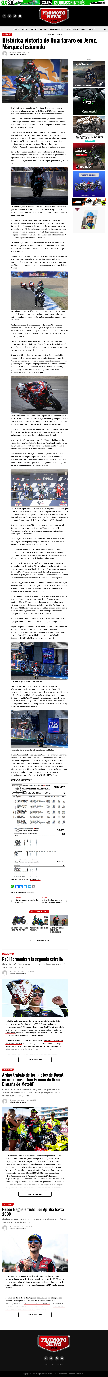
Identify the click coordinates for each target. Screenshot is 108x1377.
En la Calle (43, 29)
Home (46, 1364)
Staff (52, 1364)
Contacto (60, 1364)
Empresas (34, 29)
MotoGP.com (35, 879)
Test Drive (91, 29)
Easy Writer (50, 35)
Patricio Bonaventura (18, 54)
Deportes (16, 29)
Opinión (59, 35)
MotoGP (25, 29)
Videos (83, 29)
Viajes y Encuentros (56, 29)
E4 (84, 1374)
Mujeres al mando (72, 29)
